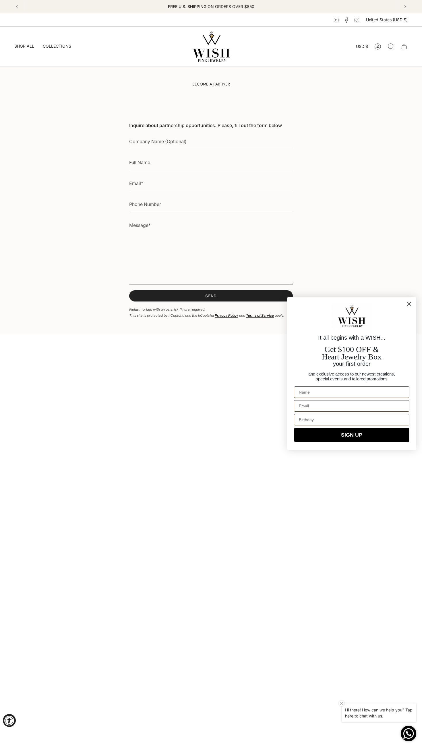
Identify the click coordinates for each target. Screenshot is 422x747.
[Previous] (17, 6)
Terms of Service (260, 315)
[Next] (405, 6)
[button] (24, 46)
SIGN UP (351, 435)
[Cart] (404, 46)
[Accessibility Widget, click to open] (9, 720)
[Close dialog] (409, 304)
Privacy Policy (226, 315)
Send (210, 295)
